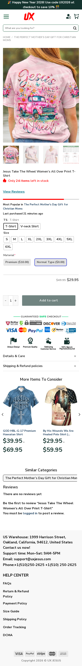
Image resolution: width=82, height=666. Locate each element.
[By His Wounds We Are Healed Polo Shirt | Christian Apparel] (61, 405)
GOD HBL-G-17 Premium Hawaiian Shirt (19, 432)
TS (5, 220)
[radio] (11, 226)
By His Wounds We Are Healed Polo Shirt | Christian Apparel (58, 432)
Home (6, 37)
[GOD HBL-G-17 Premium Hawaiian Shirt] (21, 405)
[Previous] (9, 95)
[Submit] (74, 28)
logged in (30, 513)
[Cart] (76, 16)
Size (6, 233)
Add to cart (48, 300)
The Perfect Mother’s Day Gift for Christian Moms (39, 38)
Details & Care (14, 356)
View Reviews (14, 192)
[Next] (72, 95)
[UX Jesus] (29, 16)
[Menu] (6, 16)
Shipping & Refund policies (23, 366)
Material (9, 255)
